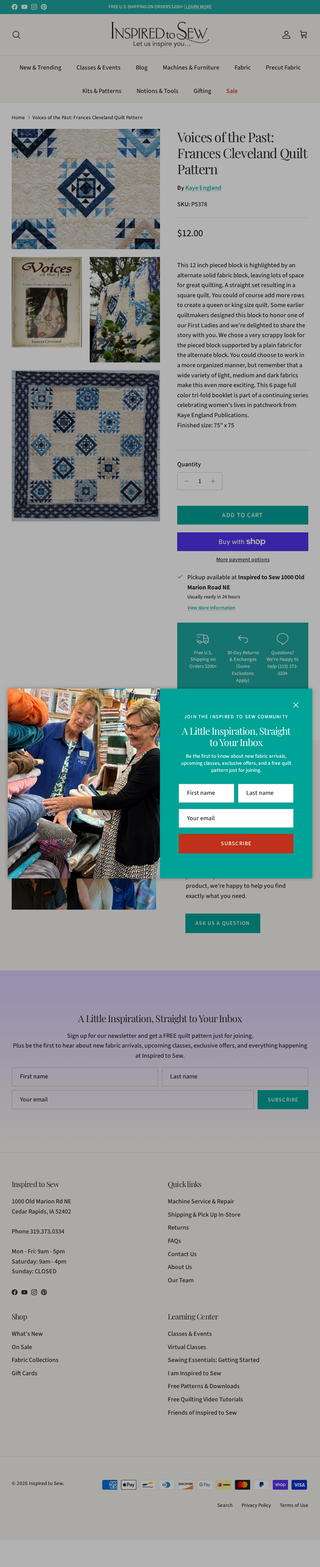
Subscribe (236, 844)
